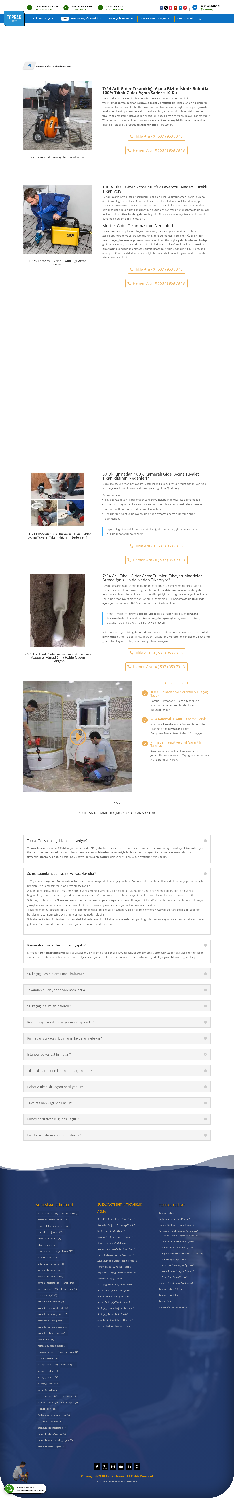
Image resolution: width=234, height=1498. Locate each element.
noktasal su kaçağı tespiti (52, 1345)
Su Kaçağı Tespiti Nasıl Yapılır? (174, 1218)
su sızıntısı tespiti (48, 1396)
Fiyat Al (69, 35)
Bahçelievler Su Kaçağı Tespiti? (113, 1296)
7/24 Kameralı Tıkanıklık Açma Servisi (178, 719)
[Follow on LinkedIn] (180, 8)
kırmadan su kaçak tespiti (53, 1308)
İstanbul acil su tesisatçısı (52, 1427)
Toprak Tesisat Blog (169, 1295)
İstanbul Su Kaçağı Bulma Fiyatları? (176, 1225)
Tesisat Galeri (166, 1301)
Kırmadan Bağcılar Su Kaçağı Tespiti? (116, 1225)
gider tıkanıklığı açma (51, 1263)
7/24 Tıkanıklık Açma (154, 18)
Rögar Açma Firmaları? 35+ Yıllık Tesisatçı (183, 1253)
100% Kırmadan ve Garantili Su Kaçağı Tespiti (179, 694)
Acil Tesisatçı (41, 18)
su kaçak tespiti (48, 1364)
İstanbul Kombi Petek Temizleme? (176, 1283)
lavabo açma (46, 1339)
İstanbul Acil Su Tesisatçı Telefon (175, 1306)
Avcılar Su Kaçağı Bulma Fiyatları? (114, 1290)
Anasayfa (29, 65)
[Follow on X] (166, 8)
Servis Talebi (185, 18)
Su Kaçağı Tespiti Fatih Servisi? (112, 1314)
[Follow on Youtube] (175, 8)
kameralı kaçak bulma (50, 1270)
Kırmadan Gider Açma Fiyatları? (178, 1265)
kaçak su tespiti (48, 1289)
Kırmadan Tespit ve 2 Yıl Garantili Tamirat (175, 744)
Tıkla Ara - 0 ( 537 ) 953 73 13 (159, 136)
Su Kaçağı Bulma (119, 18)
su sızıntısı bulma (48, 1389)
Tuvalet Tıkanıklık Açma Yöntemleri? (180, 1235)
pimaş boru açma (67, 1352)
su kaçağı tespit (48, 1377)
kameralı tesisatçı (48, 1282)
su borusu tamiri (48, 1358)
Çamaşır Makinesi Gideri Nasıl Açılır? (117, 421)
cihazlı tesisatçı (47, 1245)
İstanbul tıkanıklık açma (51, 1446)
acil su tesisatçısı (48, 1213)
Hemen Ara (40, 35)
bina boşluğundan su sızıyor (53, 1226)
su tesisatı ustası (48, 1402)
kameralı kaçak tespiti (50, 1276)
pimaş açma (45, 1352)
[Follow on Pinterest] (185, 8)
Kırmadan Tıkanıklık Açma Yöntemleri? (178, 1230)
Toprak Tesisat (166, 1213)
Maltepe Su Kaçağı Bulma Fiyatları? (115, 1237)
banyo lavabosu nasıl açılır (53, 1219)
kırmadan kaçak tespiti (51, 1301)
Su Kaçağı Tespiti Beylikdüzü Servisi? (115, 1284)
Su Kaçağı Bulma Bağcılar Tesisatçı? (115, 1308)
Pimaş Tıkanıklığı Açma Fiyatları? (178, 1247)
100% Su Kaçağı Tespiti (84, 18)
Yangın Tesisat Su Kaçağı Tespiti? (114, 1266)
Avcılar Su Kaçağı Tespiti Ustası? (113, 1302)
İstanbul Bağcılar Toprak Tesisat (113, 1326)
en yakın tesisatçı (48, 1257)
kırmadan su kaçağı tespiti (52, 1326)
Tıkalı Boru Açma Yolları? (174, 1277)
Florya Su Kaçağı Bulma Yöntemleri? (115, 1254)
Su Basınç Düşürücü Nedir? (111, 1231)
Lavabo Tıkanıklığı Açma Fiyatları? (178, 1241)
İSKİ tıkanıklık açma (49, 1421)
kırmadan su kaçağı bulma (53, 1314)
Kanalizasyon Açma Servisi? (176, 1259)
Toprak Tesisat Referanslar (172, 1289)
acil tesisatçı (69, 1213)
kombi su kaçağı (47, 1295)
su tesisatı (69, 1396)
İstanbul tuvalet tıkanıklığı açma (55, 1440)
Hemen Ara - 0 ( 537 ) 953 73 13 (159, 150)
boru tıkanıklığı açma (50, 1232)
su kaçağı (68, 1364)
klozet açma (69, 1289)
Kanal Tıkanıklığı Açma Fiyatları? (178, 1271)
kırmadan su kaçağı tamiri (52, 1320)
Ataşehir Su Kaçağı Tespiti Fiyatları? (115, 1320)
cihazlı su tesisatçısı (49, 1238)
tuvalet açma (69, 1402)
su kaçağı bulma (48, 1371)
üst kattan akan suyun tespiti (54, 1415)
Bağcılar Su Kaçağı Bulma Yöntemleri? (116, 1272)
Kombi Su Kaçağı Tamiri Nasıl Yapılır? (116, 1219)
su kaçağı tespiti (48, 1383)
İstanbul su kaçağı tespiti (52, 1434)
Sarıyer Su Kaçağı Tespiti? (110, 1278)
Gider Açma (108, 427)
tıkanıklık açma (47, 1408)
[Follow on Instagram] (170, 8)
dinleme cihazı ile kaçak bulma (55, 1251)
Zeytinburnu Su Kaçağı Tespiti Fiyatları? (117, 1260)
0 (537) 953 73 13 (176, 682)
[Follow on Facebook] (161, 8)
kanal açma (69, 1282)
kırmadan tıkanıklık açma (52, 1333)
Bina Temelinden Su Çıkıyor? (111, 1242)
